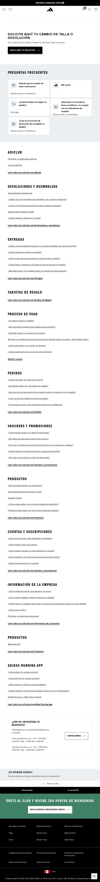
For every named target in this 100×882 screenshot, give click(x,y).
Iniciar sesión (27, 790)
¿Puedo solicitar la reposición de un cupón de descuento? (34, 451)
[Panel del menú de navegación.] (4, 9)
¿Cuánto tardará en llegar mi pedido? (25, 252)
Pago (11, 833)
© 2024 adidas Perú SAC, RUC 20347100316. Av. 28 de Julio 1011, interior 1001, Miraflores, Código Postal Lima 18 (50, 879)
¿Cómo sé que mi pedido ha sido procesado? (28, 399)
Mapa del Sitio (70, 833)
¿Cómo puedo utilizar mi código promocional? (28, 433)
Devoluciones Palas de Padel (21, 212)
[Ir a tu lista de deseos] (10, 9)
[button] (29, 88)
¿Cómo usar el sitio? (17, 610)
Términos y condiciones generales (23, 616)
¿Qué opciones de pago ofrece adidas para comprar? (32, 327)
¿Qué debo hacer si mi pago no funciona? (26, 333)
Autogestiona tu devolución (20, 193)
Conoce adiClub (15, 165)
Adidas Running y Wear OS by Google (24, 697)
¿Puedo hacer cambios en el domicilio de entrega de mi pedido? (37, 265)
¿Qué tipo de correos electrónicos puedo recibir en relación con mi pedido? (42, 392)
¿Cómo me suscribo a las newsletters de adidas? (30, 539)
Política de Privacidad (17, 862)
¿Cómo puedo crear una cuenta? (22, 545)
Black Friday (42, 840)
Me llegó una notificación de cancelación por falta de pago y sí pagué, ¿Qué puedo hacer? (48, 339)
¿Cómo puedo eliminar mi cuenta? (23, 563)
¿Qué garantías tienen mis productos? (25, 486)
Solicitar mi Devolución (73, 826)
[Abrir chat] (94, 876)
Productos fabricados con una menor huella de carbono (33, 511)
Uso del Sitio (69, 862)
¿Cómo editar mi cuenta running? (23, 672)
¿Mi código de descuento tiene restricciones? (28, 439)
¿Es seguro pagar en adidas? (21, 321)
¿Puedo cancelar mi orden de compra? (25, 380)
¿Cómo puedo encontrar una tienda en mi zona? (29, 591)
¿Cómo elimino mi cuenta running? (24, 679)
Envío (11, 840)
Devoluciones (42, 833)
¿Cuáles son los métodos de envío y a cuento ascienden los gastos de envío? (42, 246)
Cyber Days (68, 840)
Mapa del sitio (14, 644)
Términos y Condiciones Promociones (73, 854)
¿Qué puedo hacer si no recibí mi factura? (27, 346)
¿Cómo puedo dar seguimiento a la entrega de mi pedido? (34, 259)
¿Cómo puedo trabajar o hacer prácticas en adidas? (31, 598)
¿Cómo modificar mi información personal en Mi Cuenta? (34, 557)
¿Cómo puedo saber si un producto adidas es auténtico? (33, 504)
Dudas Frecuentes (44, 826)
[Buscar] (89, 9)
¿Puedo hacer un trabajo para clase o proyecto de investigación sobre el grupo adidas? (47, 604)
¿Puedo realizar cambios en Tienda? (24, 218)
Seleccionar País (43, 862)
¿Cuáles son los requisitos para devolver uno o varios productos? (37, 200)
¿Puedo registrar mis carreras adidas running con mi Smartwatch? (38, 691)
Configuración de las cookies (20, 853)
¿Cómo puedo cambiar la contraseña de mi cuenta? (31, 551)
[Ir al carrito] (96, 9)
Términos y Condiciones (46, 853)
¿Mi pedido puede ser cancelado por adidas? (28, 386)
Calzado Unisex (15, 498)
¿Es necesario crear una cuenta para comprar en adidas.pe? (35, 405)
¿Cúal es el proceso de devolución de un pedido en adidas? (34, 206)
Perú (54, 872)
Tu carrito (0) (73, 790)
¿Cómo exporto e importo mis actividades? (27, 685)
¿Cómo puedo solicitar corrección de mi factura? (30, 352)
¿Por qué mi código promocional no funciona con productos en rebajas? (40, 445)
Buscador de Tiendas (17, 826)
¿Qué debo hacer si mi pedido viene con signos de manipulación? (37, 271)
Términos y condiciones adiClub (22, 159)
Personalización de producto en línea (24, 492)
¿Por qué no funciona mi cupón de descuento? (29, 458)
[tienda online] (50, 10)
